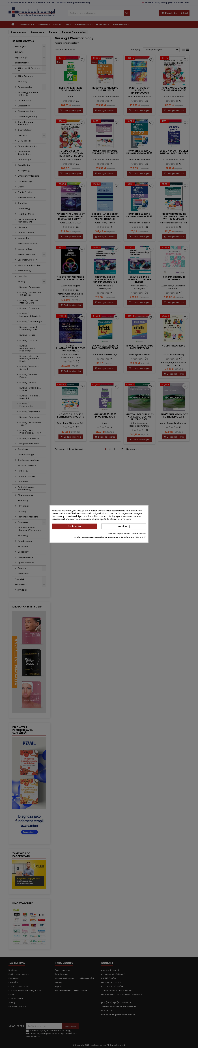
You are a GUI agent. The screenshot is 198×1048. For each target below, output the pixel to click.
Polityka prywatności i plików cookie (127, 533)
